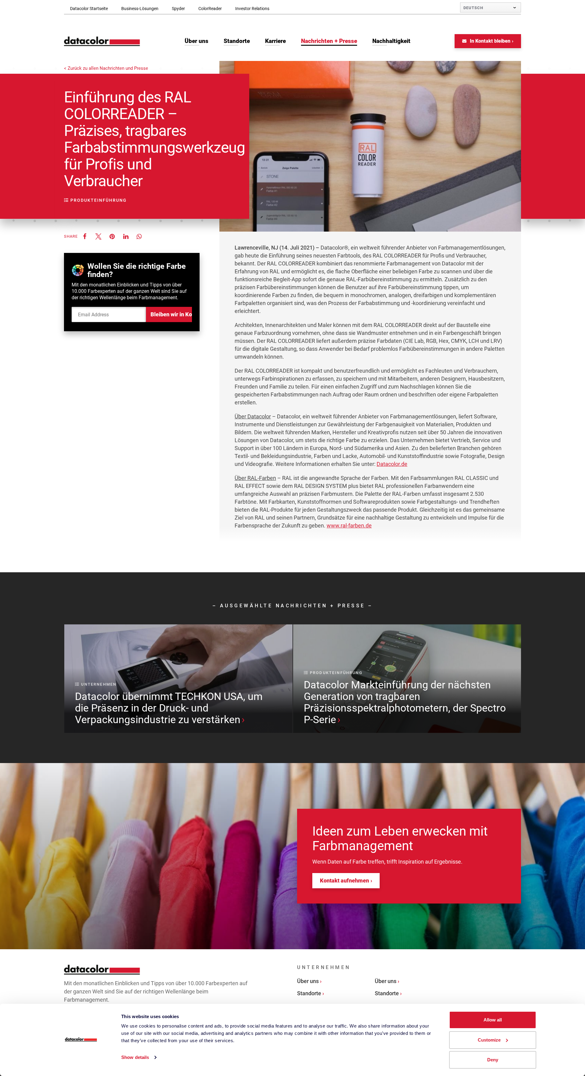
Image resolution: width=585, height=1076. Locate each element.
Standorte (309, 993)
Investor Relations (252, 8)
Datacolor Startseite (89, 8)
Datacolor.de (392, 464)
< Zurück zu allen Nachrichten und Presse (106, 68)
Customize (489, 1039)
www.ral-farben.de (349, 525)
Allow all (493, 1019)
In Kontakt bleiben (489, 41)
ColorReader (210, 8)
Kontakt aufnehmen (344, 880)
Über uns (308, 981)
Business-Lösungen (139, 8)
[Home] (102, 41)
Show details (135, 1057)
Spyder (178, 8)
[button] (84, 236)
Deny (492, 1059)
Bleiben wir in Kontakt (171, 314)
